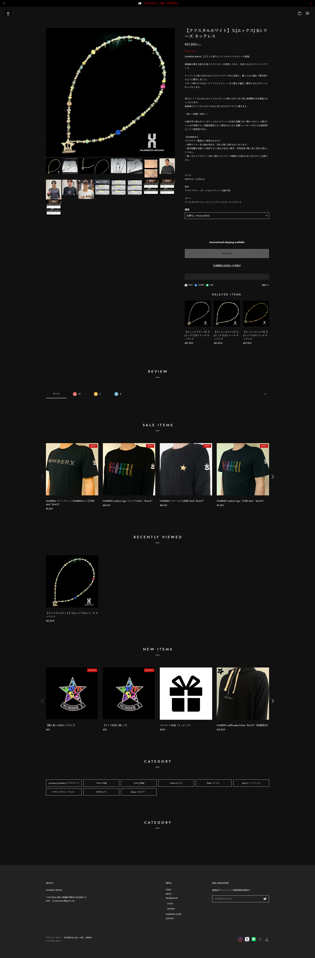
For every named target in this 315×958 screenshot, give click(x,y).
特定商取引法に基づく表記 (74, 937)
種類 (187, 209)
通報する (265, 285)
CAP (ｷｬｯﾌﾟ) (101, 791)
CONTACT (170, 918)
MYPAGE (171, 908)
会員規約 (88, 937)
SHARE (201, 285)
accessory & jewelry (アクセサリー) (64, 783)
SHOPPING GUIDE (173, 914)
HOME (168, 889)
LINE (212, 285)
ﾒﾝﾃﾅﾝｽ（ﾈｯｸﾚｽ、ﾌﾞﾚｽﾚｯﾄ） (64, 791)
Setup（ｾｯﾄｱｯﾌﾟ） (139, 791)
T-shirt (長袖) (138, 783)
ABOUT (169, 893)
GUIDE (170, 903)
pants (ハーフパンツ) (251, 783)
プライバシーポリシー (54, 937)
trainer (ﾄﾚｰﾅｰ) (176, 783)
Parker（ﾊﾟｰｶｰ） (214, 783)
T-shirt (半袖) (101, 783)
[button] (272, 476)
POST (190, 285)
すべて (56, 393)
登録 (265, 899)
